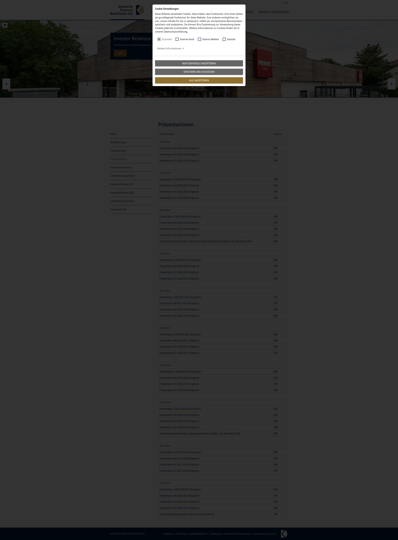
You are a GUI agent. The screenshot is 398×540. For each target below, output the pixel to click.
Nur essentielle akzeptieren (199, 63)
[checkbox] (164, 39)
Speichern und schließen (199, 71)
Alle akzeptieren (199, 80)
